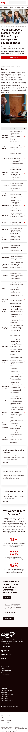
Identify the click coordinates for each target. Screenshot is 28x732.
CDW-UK (12, 708)
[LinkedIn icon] (4, 647)
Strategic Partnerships (5, 682)
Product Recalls (4, 696)
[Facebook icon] (2, 647)
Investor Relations (5, 674)
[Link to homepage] (3, 2)
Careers (2, 672)
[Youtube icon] (9, 647)
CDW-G (5, 708)
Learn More (5, 462)
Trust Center (3, 684)
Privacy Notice (2, 719)
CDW (2, 708)
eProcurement (4, 692)
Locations (3, 678)
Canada (8, 708)
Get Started (7, 597)
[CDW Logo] (3, 2)
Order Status (5, 654)
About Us (3, 668)
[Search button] (25, 3)
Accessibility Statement (6, 670)
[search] (15, 2)
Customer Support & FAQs (6, 690)
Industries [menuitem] (17, 7)
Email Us (16, 706)
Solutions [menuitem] (6, 7)
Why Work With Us (5, 666)
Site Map (2, 716)
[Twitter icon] (6, 647)
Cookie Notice (8, 716)
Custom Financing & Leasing (7, 694)
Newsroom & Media (5, 680)
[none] (6, 7)
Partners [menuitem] (23, 7)
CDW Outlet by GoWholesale (7, 700)
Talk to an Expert (14, 57)
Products (4, 658)
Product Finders (4, 698)
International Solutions (6, 676)
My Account (5, 651)
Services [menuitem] (11, 7)
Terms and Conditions (9, 719)
